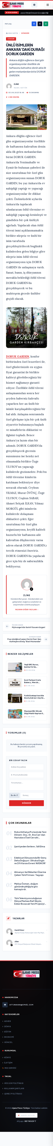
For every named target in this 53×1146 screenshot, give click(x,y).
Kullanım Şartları (14, 1088)
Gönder (26, 803)
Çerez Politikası (13, 1094)
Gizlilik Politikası (13, 1083)
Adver (7, 1021)
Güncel (8, 1042)
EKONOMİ (9, 1037)
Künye (7, 1057)
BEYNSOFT (30, 1121)
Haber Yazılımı (28, 1115)
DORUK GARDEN (17, 356)
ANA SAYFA (13, 33)
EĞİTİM (7, 1032)
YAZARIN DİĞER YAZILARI (26, 609)
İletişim (8, 1063)
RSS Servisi (10, 1068)
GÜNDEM (25, 33)
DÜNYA (7, 1026)
